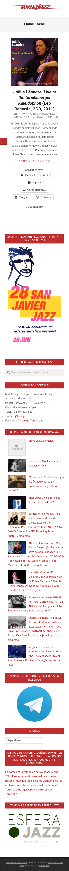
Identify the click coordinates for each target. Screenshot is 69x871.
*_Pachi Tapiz (26, 113)
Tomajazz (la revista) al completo (34, 117)
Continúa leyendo (34, 161)
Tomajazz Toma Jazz (30, 420)
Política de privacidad (16, 862)
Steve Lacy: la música (41, 440)
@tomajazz (21, 416)
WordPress (44, 865)
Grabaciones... (45, 113)
